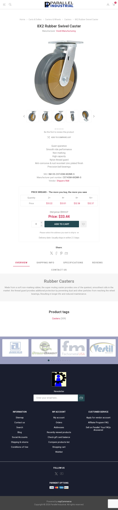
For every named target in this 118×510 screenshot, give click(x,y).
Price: (53, 216)
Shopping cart (58, 447)
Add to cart (61, 224)
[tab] (21, 262)
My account (58, 417)
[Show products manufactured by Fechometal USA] (73, 347)
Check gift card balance (59, 437)
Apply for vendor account (98, 417)
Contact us (19, 422)
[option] (32, 116)
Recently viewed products (59, 432)
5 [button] (58, 360)
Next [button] (93, 116)
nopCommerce (65, 501)
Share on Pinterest (61, 253)
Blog (20, 432)
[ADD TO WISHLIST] (83, 224)
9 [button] (67, 360)
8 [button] (65, 360)
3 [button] (53, 360)
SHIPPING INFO (45, 262)
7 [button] (62, 360)
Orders (59, 422)
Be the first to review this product (59, 132)
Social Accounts (19, 437)
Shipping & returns (19, 442)
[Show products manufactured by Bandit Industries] (44, 347)
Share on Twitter (51, 253)
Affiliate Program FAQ (98, 422)
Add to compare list (61, 137)
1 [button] (49, 360)
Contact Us (59, 270)
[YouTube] (61, 473)
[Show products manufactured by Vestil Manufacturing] (103, 347)
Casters (56, 318)
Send (81, 398)
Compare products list (59, 442)
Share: (59, 247)
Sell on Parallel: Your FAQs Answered (98, 428)
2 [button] (51, 360)
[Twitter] (56, 473)
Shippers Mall (63, 180)
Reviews (97, 262)
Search (19, 427)
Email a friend (66, 253)
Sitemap (20, 417)
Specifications (73, 262)
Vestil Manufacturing (66, 31)
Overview (21, 262)
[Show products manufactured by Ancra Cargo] (15, 347)
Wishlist (59, 452)
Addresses (59, 427)
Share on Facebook (56, 253)
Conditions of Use (19, 447)
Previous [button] (24, 116)
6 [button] (60, 360)
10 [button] (69, 360)
